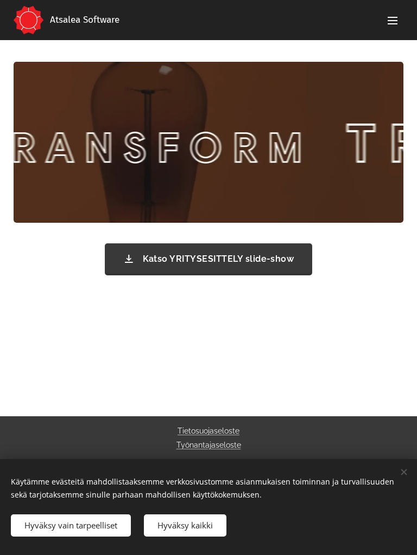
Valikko (392, 20)
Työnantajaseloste (208, 445)
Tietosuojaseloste (208, 431)
